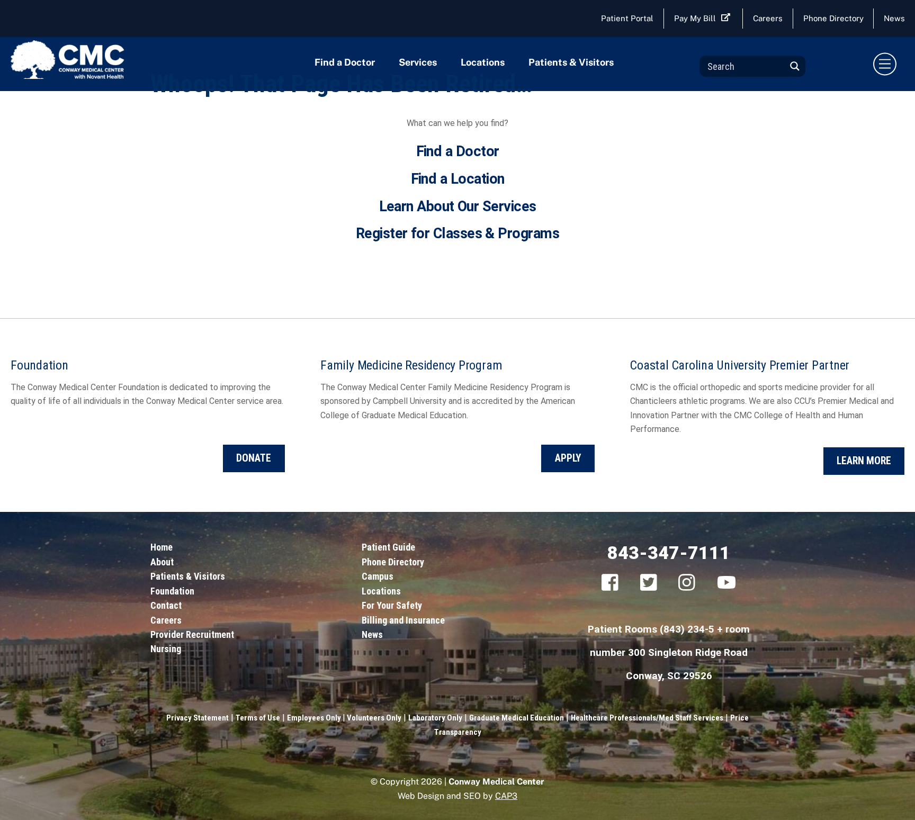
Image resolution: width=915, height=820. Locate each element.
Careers (768, 18)
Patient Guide (388, 547)
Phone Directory (833, 18)
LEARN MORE (864, 461)
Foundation (172, 591)
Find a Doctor (345, 62)
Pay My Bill (695, 18)
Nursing (165, 648)
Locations (483, 62)
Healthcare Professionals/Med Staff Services (647, 718)
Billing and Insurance (403, 620)
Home (161, 547)
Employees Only (315, 718)
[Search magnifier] (794, 66)
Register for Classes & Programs (457, 233)
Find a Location (458, 178)
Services (418, 62)
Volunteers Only (373, 718)
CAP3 (506, 796)
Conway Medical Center (496, 782)
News (372, 634)
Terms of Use (258, 718)
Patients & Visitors (571, 62)
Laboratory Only (435, 718)
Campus (377, 576)
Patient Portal (627, 18)
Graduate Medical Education (516, 718)
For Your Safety (392, 605)
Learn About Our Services (457, 206)
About (162, 561)
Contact (166, 605)
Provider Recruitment (192, 634)
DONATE (253, 458)
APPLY (568, 458)
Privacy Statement (197, 718)
